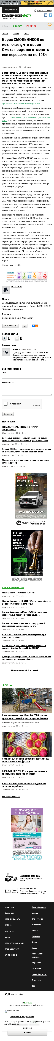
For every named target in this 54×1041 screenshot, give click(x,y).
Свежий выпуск (39, 907)
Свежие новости (13, 587)
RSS (33, 986)
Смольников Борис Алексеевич (17, 318)
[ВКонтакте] (33, 326)
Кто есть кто (37, 919)
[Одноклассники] (36, 326)
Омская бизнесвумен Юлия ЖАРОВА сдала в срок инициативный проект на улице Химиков (25, 613)
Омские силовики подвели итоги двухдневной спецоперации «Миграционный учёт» (23, 624)
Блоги (34, 942)
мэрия (12, 303)
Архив (34, 948)
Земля (5, 303)
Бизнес (7, 684)
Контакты (36, 969)
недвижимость (21, 306)
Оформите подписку (30, 876)
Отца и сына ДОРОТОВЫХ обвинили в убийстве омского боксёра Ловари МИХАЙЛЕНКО (24, 646)
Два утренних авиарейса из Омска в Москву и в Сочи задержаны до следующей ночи (26, 658)
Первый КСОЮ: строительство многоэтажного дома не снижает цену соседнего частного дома (26, 450)
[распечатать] (24, 327)
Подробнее (14, 1024)
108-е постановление (12, 309)
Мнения (35, 930)
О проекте (36, 963)
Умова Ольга (16, 287)
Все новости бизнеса (11, 796)
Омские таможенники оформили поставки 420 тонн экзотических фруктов (25, 760)
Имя (4, 373)
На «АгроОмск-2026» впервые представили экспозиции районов (24, 785)
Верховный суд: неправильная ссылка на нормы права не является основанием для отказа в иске (25, 439)
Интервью (36, 925)
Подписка (36, 980)
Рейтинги (36, 936)
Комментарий (8, 382)
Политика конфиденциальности (22, 1017)
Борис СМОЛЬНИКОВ (40, 306)
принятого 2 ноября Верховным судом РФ (21, 103)
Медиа (35, 913)
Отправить (8, 414)
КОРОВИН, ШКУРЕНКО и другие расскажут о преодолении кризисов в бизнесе (24, 772)
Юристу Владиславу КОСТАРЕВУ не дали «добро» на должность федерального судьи (26, 602)
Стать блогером (39, 974)
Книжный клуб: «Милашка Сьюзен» (18, 592)
